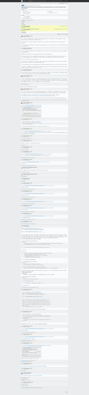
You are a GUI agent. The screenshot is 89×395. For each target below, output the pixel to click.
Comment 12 (24, 168)
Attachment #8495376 (24, 211)
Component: (24, 12)
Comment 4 (24, 84)
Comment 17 (24, 214)
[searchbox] (37, 1)
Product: (24, 11)
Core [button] (27, 11)
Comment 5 (24, 89)
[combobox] (37, 1)
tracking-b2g (23, 385)
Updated (24, 136)
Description (24, 36)
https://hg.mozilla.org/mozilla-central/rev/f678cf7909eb (31, 375)
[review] (40, 228)
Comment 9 (24, 141)
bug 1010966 (43, 309)
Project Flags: (24, 18)
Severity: (53, 12)
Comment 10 (24, 152)
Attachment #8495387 (24, 219)
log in (25, 387)
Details (35, 105)
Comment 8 (24, 129)
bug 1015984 (54, 78)
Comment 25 (24, 373)
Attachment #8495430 (24, 223)
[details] (34, 228)
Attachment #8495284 (24, 203)
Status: (25, 16)
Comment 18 (24, 226)
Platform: (24, 13)
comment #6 (38, 121)
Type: (48, 11)
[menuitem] (49, 1)
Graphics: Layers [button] (28, 12)
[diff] (37, 228)
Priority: (48, 12)
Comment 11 (24, 160)
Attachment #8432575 (24, 157)
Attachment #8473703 (24, 165)
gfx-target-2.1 (25, 176)
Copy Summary (62, 3)
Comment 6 (24, 103)
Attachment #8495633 (24, 360)
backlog (31, 18)
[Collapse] (67, 36)
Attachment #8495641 (24, 361)
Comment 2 (24, 70)
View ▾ (67, 3)
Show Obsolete (24, 32)
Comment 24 (24, 364)
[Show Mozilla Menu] (22, 1)
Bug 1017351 (26, 5)
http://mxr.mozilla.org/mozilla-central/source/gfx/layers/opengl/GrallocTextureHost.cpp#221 (38, 95)
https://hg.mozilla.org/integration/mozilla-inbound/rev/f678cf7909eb (33, 366)
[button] (66, 1)
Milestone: (24, 17)
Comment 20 (24, 312)
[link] (31, 111)
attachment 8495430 (28, 228)
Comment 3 (24, 76)
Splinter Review (39, 105)
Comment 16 (24, 206)
